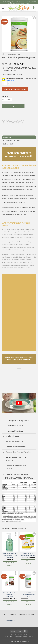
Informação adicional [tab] (11, 140)
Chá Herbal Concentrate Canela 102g (28, 594)
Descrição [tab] (7, 137)
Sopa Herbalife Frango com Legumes (28, 554)
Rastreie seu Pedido (19, 638)
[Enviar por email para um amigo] (15, 121)
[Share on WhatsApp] (3, 121)
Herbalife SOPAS (14, 54)
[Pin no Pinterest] (18, 121)
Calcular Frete (6, 97)
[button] (3, 7)
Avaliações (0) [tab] (8, 144)
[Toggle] (4, 426)
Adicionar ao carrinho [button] (9, 564)
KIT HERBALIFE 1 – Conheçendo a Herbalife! (9, 594)
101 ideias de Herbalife (18, 635)
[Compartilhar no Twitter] (11, 121)
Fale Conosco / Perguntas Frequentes (19, 636)
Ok (13, 106)
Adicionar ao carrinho (15, 89)
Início (4, 54)
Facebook (10, 620)
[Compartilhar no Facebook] (7, 121)
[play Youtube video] (19, 403)
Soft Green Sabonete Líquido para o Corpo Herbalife (10, 555)
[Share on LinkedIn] (22, 121)
